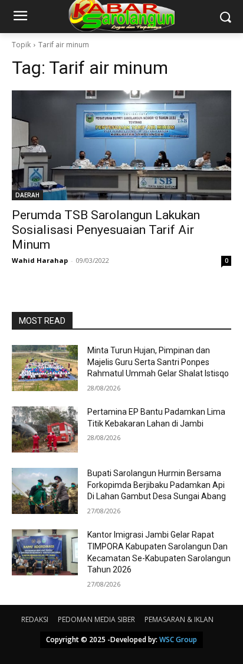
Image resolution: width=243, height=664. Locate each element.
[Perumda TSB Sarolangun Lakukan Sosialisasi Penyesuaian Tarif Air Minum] (121, 145)
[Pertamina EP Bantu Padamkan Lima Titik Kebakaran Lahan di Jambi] (45, 429)
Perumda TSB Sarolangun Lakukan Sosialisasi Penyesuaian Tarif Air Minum (106, 230)
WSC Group (178, 639)
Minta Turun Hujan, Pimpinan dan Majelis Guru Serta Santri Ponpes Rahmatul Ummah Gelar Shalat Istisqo (158, 362)
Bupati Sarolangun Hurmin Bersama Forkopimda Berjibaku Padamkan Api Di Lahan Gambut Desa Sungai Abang (156, 484)
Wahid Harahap (40, 260)
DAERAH (27, 195)
